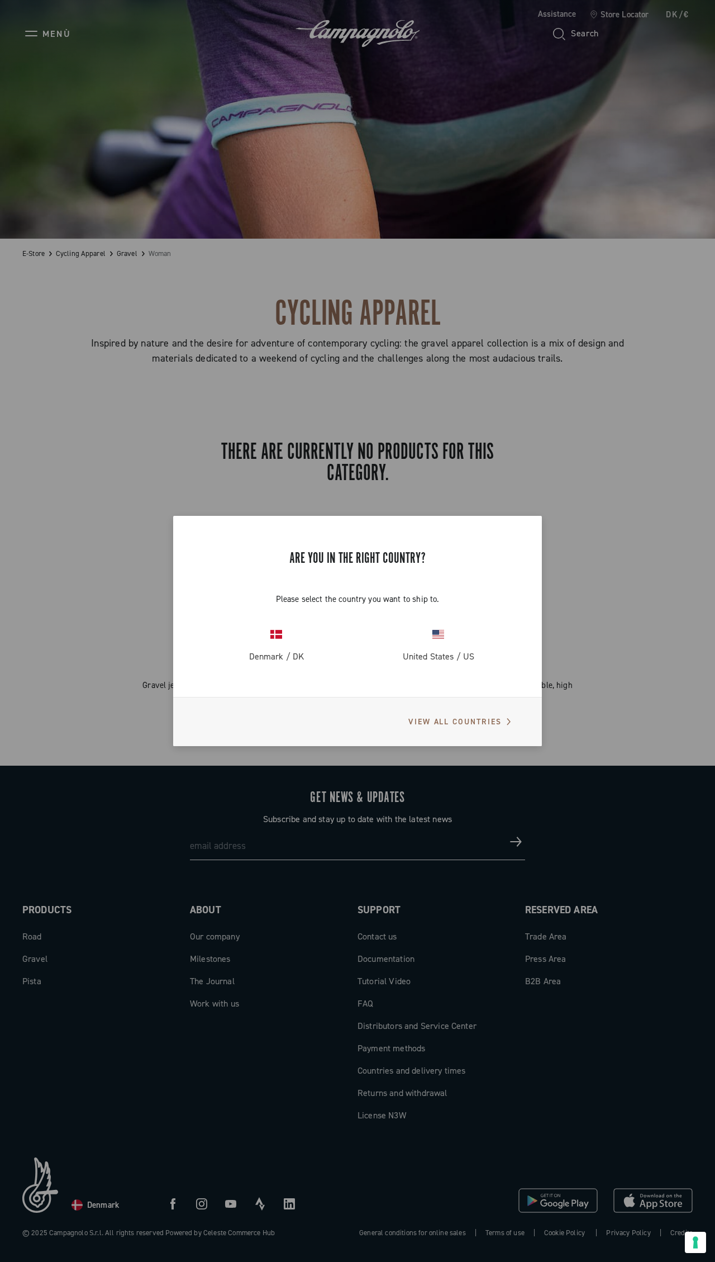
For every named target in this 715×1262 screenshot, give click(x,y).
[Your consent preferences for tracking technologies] (695, 1242)
